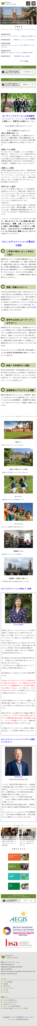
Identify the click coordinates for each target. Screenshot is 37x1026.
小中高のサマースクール (9, 1004)
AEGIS (28, 350)
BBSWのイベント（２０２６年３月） (24, 39)
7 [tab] (24, 848)
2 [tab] (17, 26)
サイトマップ (6, 992)
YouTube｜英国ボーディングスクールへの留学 (15, 1008)
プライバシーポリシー (9, 988)
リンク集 (5, 990)
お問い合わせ (6, 986)
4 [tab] (21, 26)
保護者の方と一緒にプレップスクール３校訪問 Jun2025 (17, 52)
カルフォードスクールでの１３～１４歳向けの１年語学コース (18, 36)
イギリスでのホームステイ (10, 1002)
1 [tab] (15, 26)
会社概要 (5, 984)
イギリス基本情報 (7, 982)
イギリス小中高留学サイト (10, 1000)
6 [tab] (22, 848)
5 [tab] (20, 848)
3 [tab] (19, 26)
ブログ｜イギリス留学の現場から (12, 1006)
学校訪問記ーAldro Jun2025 (22, 56)
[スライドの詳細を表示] (9, 833)
